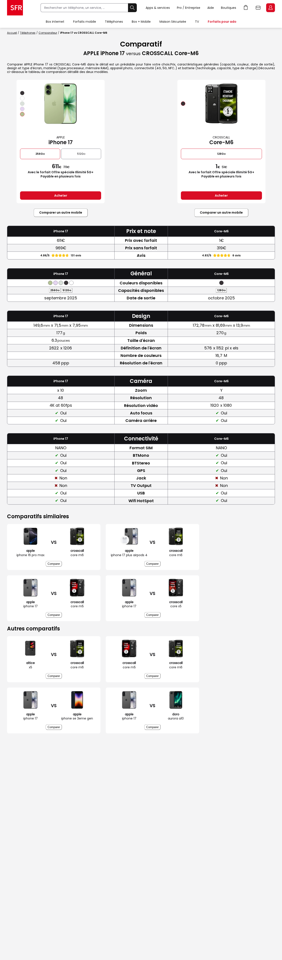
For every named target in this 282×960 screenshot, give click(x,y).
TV (197, 21)
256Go (40, 154)
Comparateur (48, 33)
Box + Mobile (141, 21)
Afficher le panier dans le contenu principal (246, 7)
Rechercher (132, 7)
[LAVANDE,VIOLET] (22, 109)
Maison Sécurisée (173, 21)
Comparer (54, 563)
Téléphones (114, 21)
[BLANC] (22, 98)
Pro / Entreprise (188, 8)
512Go (81, 154)
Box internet (55, 21)
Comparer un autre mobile (60, 212)
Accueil (12, 33)
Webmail (258, 7)
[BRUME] (22, 103)
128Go (221, 154)
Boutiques (228, 8)
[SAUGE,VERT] (22, 114)
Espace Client (270, 8)
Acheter (60, 195)
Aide (210, 8)
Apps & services (158, 8)
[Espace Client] (270, 8)
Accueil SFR (15, 7)
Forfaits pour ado (222, 21)
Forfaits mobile (84, 21)
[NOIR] (22, 93)
